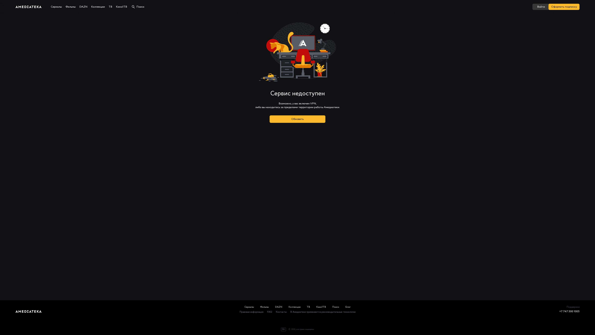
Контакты (281, 312)
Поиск (335, 307)
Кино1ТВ (321, 307)
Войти (541, 7)
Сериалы (249, 307)
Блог (347, 307)
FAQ (269, 312)
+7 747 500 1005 (569, 311)
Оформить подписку (564, 7)
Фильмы (264, 307)
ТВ (308, 307)
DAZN (278, 307)
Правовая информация (251, 312)
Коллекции (295, 307)
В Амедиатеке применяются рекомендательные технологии (323, 312)
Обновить (297, 119)
